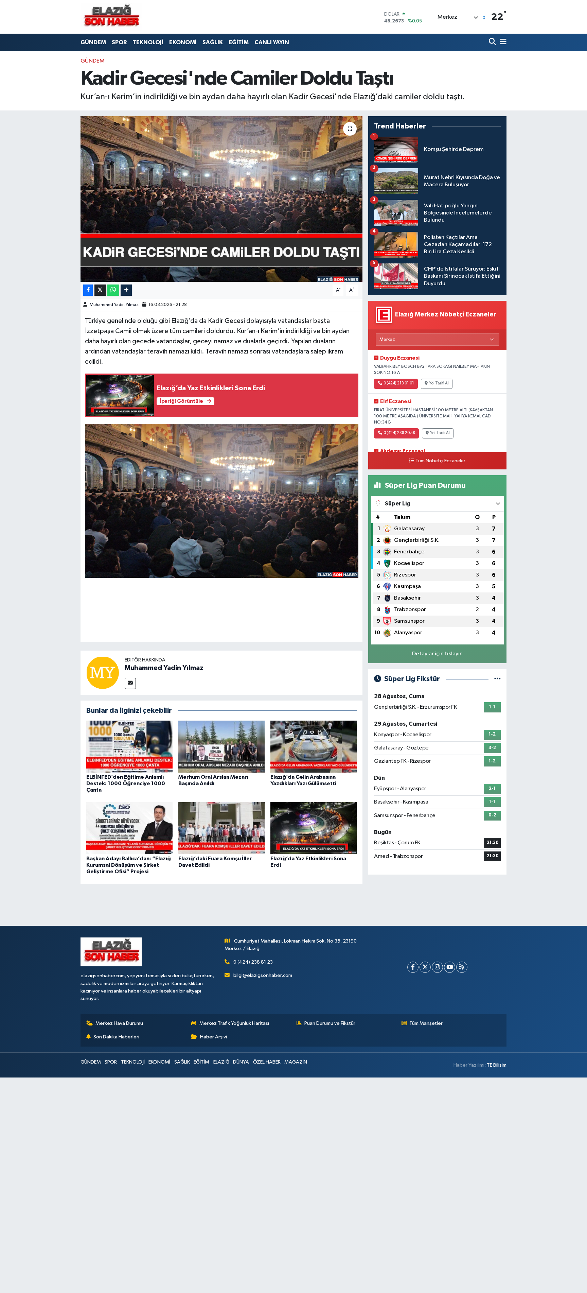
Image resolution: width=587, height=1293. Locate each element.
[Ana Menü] (502, 42)
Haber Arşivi (213, 1036)
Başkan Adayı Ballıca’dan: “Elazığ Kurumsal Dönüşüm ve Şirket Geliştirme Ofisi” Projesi (128, 865)
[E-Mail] (130, 683)
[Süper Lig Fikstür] (497, 679)
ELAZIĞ (221, 1062)
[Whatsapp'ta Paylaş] (113, 290)
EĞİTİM (239, 42)
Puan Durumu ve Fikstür (329, 1023)
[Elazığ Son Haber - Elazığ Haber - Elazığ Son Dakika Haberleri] (111, 16)
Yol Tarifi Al (439, 383)
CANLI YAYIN (271, 42)
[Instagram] (437, 967)
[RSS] (461, 967)
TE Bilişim (496, 1065)
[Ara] (493, 42)
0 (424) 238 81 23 (253, 962)
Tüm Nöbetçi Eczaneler (440, 461)
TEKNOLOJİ (147, 42)
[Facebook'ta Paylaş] (88, 290)
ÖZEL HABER (267, 1062)
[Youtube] (449, 967)
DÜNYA (241, 1062)
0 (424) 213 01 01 (399, 383)
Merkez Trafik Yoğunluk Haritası (234, 1023)
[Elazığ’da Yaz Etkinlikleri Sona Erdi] (313, 828)
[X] (425, 967)
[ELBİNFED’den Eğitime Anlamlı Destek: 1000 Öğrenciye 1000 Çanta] (129, 746)
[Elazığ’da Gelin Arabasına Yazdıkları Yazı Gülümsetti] (313, 746)
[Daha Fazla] (126, 290)
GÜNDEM (93, 42)
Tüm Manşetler (426, 1023)
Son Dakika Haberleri (116, 1036)
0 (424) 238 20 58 (399, 433)
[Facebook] (413, 967)
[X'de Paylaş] (100, 290)
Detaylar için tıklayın (437, 654)
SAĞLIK (212, 42)
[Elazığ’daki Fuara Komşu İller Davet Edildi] (221, 828)
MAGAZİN (295, 1062)
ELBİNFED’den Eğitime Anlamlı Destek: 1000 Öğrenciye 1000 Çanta (125, 783)
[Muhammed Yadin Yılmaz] (102, 672)
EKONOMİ (183, 42)
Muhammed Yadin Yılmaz (114, 305)
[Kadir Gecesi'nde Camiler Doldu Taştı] (222, 199)
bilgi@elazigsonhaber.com (262, 975)
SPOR (119, 42)
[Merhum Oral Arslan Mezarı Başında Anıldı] (221, 746)
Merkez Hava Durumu (119, 1023)
